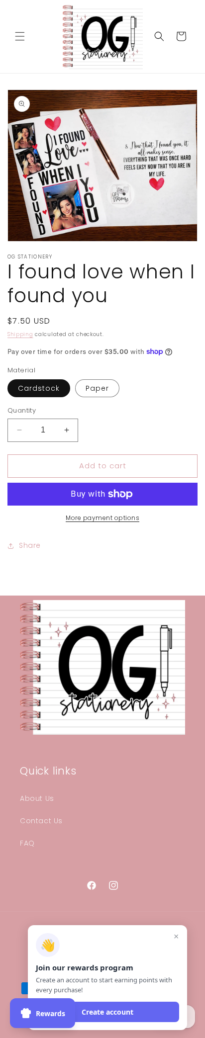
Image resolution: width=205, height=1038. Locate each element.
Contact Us (41, 821)
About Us (37, 798)
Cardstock (39, 388)
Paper (97, 388)
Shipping (20, 334)
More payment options (102, 518)
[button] (20, 36)
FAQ (27, 843)
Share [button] (30, 545)
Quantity (21, 410)
